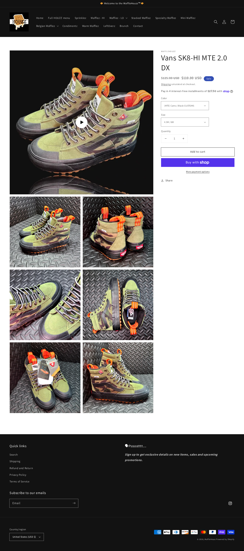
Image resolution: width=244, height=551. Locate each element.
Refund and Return (21, 468)
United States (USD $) (24, 536)
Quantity (166, 131)
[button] (216, 22)
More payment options (197, 171)
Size (163, 114)
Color (164, 98)
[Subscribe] (74, 503)
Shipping (166, 84)
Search (14, 454)
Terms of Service (20, 481)
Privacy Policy (18, 475)
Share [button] (169, 180)
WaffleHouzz (210, 539)
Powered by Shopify (225, 539)
